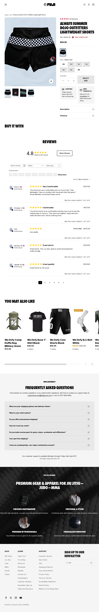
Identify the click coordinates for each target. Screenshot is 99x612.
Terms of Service (45, 578)
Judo (6, 563)
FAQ (40, 563)
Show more (62, 175)
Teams (7, 574)
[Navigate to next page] (63, 282)
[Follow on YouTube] (20, 597)
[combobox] (35, 165)
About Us (21, 563)
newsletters (83, 96)
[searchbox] (16, 165)
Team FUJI (22, 556)
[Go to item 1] (8, 93)
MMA (7, 567)
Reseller (21, 571)
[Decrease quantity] (63, 81)
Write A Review (64, 153)
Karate (7, 571)
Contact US (22, 574)
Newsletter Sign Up (25, 585)
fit (10, 174)
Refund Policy (44, 585)
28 (11, 15)
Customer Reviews (24, 582)
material (42, 174)
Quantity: (63, 76)
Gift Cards (8, 556)
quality (35, 174)
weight (21, 174)
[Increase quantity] (74, 81)
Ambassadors (23, 578)
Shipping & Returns (46, 567)
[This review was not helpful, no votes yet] (87, 200)
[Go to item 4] (31, 93)
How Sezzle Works (46, 571)
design (49, 174)
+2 (56, 355)
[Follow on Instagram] (16, 597)
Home (6, 15)
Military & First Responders (48, 589)
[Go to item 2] (15, 93)
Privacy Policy (44, 574)
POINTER (26, 605)
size (15, 174)
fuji (55, 174)
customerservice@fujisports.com (40, 395)
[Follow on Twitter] (11, 597)
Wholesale (21, 567)
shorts (28, 174)
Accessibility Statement (47, 582)
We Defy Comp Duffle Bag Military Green (13, 342)
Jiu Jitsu (8, 560)
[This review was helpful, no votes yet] (84, 200)
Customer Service (45, 556)
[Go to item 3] (23, 93)
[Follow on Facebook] (6, 597)
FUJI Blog (21, 560)
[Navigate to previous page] (35, 282)
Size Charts (43, 560)
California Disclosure (25, 589)
